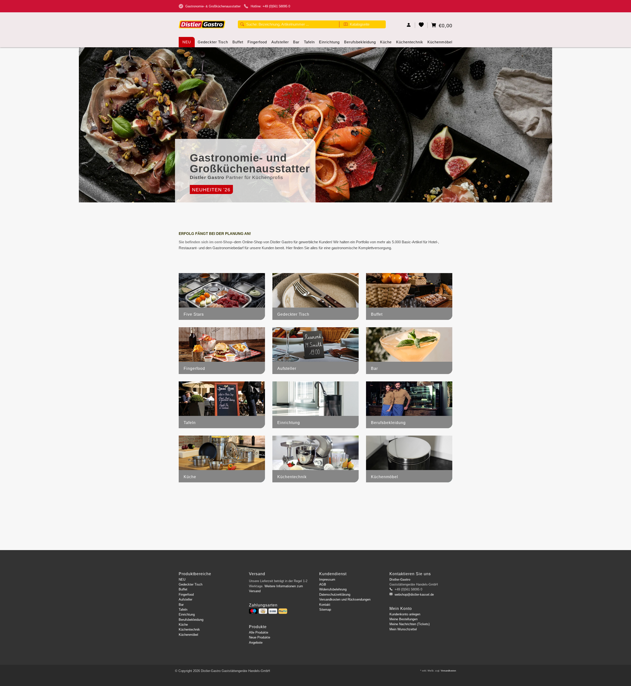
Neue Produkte (259, 637)
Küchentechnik (409, 42)
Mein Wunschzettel (403, 629)
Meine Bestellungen (403, 619)
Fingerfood (257, 42)
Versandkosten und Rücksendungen (344, 599)
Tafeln (309, 42)
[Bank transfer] (272, 611)
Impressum (327, 579)
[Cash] (263, 611)
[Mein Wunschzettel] (421, 25)
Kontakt (324, 604)
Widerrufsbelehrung (333, 589)
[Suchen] (242, 25)
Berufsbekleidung (360, 42)
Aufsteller (280, 42)
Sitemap (325, 609)
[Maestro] (253, 611)
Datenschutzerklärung (334, 594)
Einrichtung (329, 42)
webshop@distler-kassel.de (414, 594)
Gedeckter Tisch (213, 42)
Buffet (237, 42)
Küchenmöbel (439, 42)
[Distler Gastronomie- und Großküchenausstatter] (202, 16)
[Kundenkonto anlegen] (409, 25)
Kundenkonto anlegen (404, 614)
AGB (322, 584)
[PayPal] (283, 611)
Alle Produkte (258, 632)
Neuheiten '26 (211, 189)
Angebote (256, 642)
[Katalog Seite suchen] (346, 25)
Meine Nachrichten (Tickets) (409, 624)
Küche (386, 42)
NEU (186, 42)
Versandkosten (448, 671)
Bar (296, 42)
